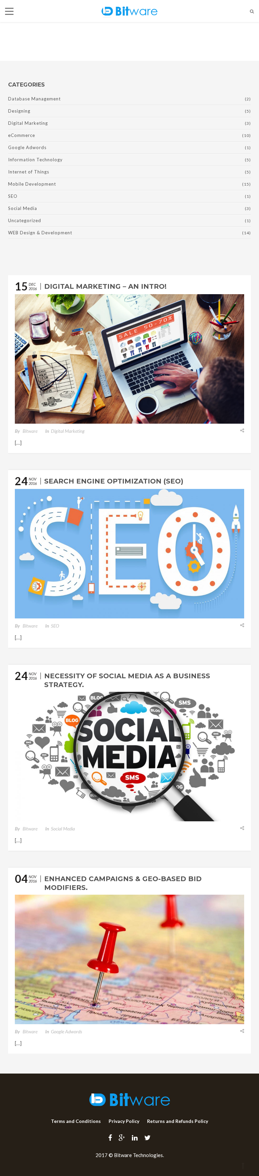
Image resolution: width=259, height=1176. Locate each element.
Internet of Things (28, 171)
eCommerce (21, 135)
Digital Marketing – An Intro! (105, 286)
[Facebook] (110, 1137)
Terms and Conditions (76, 1121)
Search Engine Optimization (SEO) (113, 481)
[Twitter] (147, 1137)
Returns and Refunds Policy (177, 1121)
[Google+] (121, 1137)
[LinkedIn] (134, 1137)
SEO (13, 196)
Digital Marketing (28, 123)
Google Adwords (27, 147)
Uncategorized (24, 220)
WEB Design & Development (40, 232)
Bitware (30, 431)
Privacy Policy (124, 1121)
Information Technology (35, 159)
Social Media (22, 208)
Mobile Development (32, 184)
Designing (19, 111)
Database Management (34, 98)
